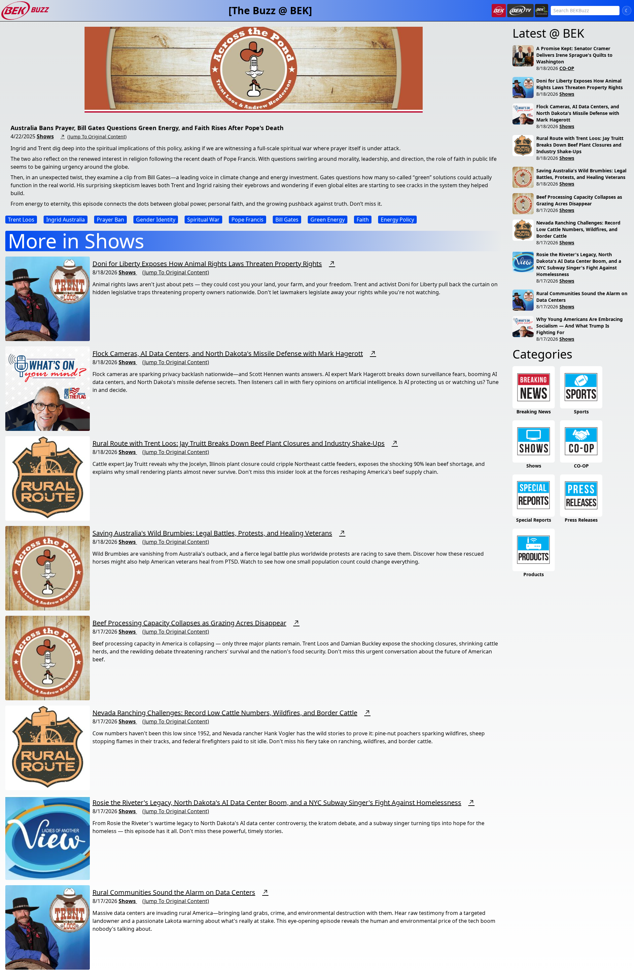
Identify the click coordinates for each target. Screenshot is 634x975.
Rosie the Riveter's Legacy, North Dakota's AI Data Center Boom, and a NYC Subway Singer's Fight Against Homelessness (276, 802)
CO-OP (566, 68)
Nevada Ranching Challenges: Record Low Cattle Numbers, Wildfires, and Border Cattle (224, 712)
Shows (45, 136)
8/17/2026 (547, 210)
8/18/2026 (547, 68)
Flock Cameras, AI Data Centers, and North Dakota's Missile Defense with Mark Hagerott (227, 353)
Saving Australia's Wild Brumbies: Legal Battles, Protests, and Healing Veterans (212, 533)
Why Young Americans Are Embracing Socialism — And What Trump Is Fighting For (579, 325)
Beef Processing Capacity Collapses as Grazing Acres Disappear (189, 622)
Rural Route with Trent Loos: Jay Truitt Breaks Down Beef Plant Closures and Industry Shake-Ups (238, 443)
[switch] (626, 10)
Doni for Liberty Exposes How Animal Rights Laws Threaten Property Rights (207, 263)
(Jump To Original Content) (96, 136)
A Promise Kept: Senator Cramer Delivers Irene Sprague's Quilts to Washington (574, 55)
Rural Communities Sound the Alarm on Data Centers (173, 892)
